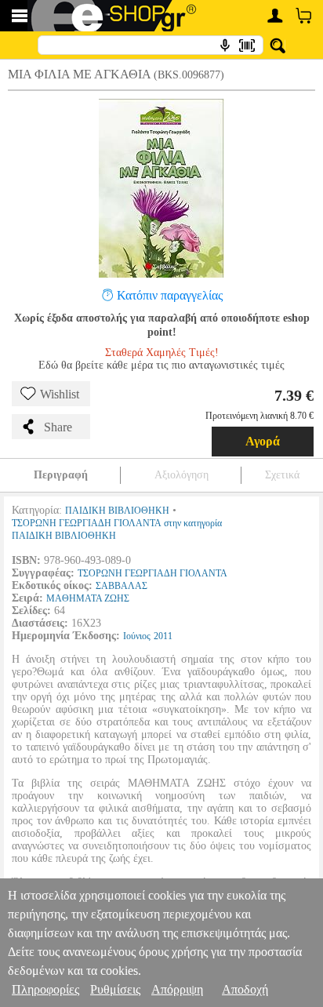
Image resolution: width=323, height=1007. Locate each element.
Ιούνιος (137, 636)
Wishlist (59, 394)
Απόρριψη (177, 989)
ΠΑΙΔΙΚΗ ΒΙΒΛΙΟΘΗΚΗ (117, 510)
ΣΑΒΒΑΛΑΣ (121, 585)
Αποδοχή (245, 989)
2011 (163, 636)
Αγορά (262, 441)
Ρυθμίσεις (115, 989)
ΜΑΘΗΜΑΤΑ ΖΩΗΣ (87, 598)
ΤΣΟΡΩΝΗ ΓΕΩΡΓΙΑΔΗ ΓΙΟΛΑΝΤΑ (152, 573)
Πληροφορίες (45, 989)
